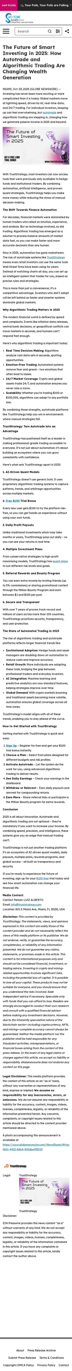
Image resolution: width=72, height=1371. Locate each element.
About (20, 1350)
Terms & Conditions (51, 1357)
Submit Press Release (22, 1357)
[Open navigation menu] (6, 31)
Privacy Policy (46, 1365)
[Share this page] (67, 31)
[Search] (50, 31)
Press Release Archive (41, 1350)
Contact (64, 1365)
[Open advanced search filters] (58, 31)
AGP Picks (9, 5)
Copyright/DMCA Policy (18, 1365)
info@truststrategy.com (26, 904)
